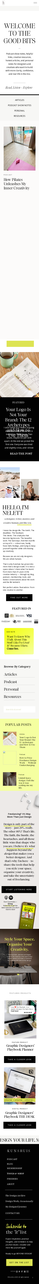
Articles (22, 734)
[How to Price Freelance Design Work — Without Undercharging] (9, 758)
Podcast (8, 175)
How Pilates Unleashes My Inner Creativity (17, 184)
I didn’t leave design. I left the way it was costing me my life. (26, 782)
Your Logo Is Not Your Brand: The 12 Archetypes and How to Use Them (18, 422)
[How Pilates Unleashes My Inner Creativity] (20, 149)
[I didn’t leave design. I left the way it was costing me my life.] (9, 779)
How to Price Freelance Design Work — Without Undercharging (28, 761)
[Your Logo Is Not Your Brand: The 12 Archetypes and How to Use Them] (19, 374)
